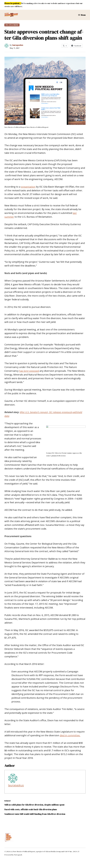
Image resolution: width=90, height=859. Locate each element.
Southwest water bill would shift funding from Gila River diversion (34, 814)
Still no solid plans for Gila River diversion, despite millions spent (34, 804)
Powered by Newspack (13, 855)
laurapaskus (17, 45)
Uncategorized (12, 25)
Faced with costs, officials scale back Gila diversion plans (30, 809)
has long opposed (29, 370)
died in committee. (70, 735)
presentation (28, 186)
